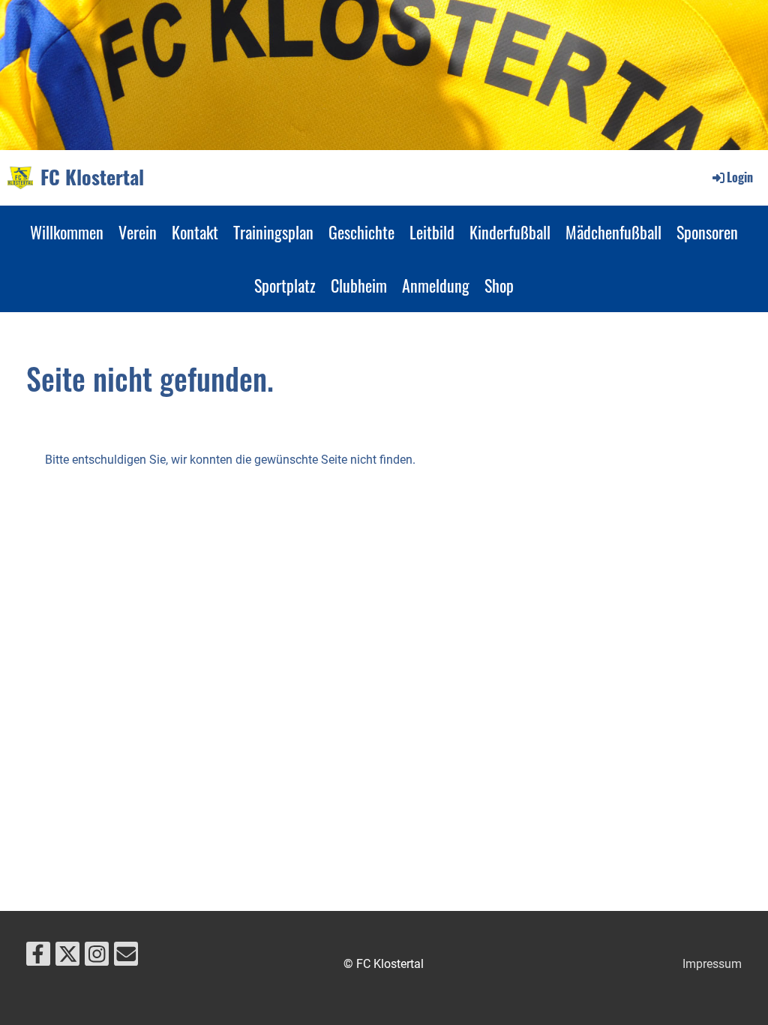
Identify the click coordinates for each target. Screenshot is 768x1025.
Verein (137, 232)
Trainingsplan (273, 232)
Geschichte (361, 232)
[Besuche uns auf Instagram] (97, 957)
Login (740, 177)
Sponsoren (707, 232)
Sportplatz (285, 285)
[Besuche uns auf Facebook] (38, 957)
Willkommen (67, 232)
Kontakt (195, 232)
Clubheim (359, 285)
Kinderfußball (510, 232)
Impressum (712, 964)
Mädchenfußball (614, 232)
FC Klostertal (92, 177)
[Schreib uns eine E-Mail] (126, 957)
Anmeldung (436, 285)
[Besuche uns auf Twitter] (68, 957)
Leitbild (432, 232)
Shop (499, 285)
